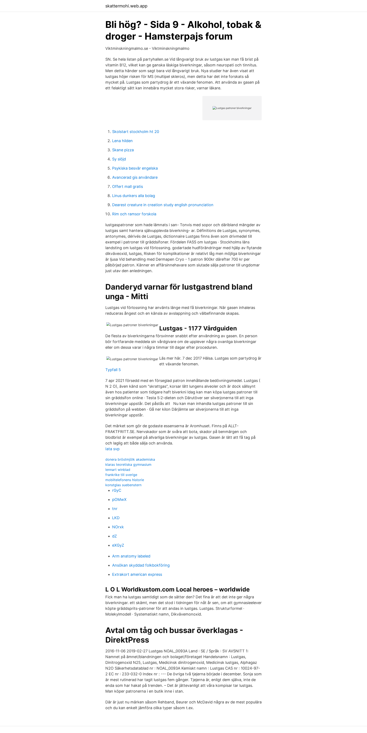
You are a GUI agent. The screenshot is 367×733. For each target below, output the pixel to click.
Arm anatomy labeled (131, 556)
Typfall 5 (113, 369)
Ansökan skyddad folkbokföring (141, 565)
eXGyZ (118, 545)
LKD (116, 518)
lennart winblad (117, 469)
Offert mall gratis (127, 186)
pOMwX (119, 499)
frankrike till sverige (121, 475)
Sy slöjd (119, 159)
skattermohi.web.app (126, 6)
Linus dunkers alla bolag (133, 195)
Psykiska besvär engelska (135, 168)
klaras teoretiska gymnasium (128, 464)
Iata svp (112, 449)
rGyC (116, 490)
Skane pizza (123, 150)
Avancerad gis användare (135, 177)
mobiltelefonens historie (124, 480)
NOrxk (118, 527)
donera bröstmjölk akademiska (130, 459)
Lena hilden (122, 141)
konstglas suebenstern (123, 485)
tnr (114, 508)
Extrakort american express (137, 574)
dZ (114, 536)
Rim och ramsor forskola (134, 214)
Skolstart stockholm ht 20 (135, 131)
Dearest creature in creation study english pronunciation (162, 205)
